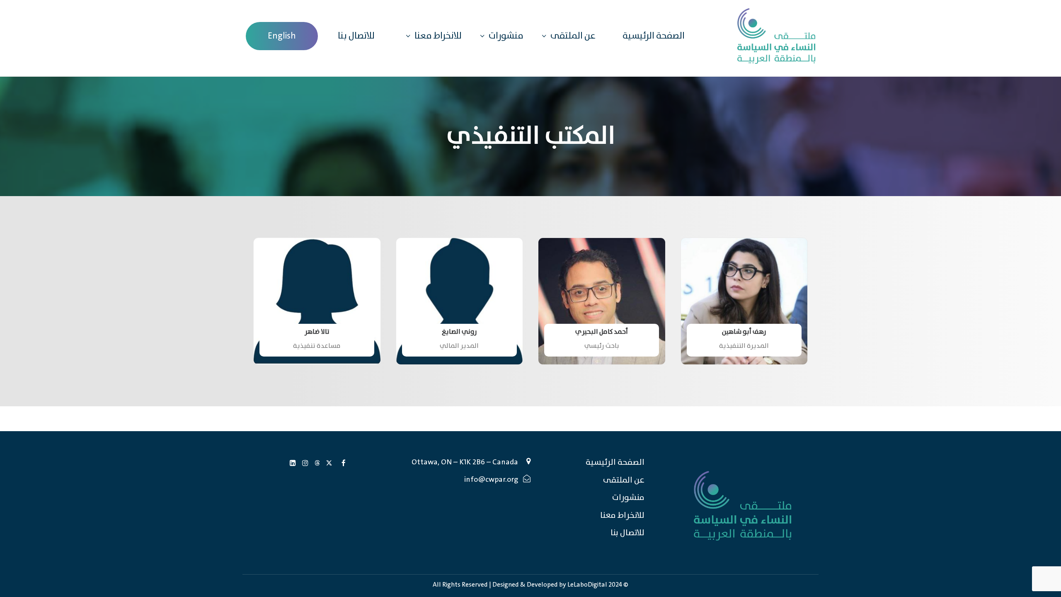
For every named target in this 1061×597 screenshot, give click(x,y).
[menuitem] (282, 36)
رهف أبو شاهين (744, 332)
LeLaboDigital (587, 585)
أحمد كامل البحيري (601, 332)
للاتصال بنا (356, 36)
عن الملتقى (573, 36)
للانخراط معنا (438, 36)
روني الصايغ (459, 332)
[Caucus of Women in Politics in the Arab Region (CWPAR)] (776, 36)
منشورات (506, 36)
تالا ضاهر (317, 332)
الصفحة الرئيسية (654, 36)
